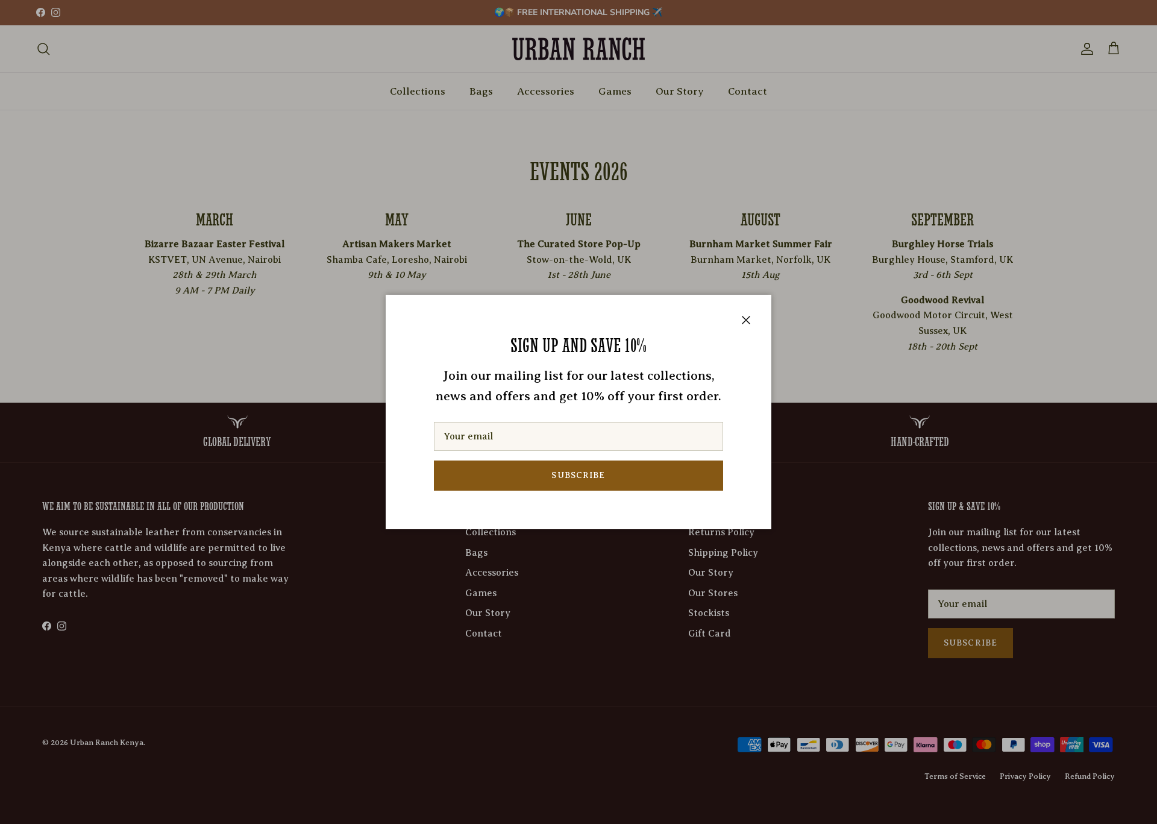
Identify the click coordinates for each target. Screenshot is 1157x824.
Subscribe (578, 475)
